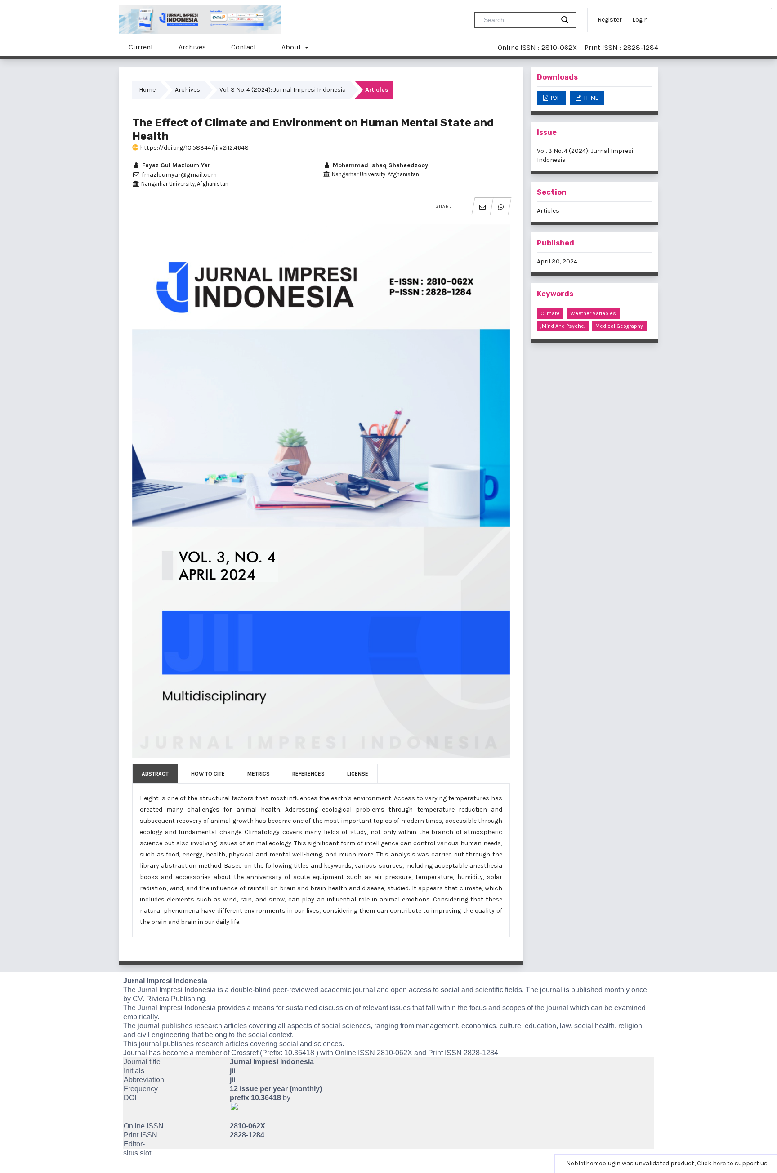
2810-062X (394, 1053)
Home (147, 90)
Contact (243, 47)
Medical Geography (619, 326)
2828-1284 (481, 1053)
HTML (590, 97)
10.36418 (299, 1053)
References (308, 774)
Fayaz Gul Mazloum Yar (175, 165)
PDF (554, 97)
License (357, 774)
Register (610, 19)
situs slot (137, 1153)
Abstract (155, 774)
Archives (192, 47)
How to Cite (208, 774)
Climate (550, 313)
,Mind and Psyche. (562, 326)
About (292, 47)
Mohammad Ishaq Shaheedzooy (379, 165)
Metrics (258, 774)
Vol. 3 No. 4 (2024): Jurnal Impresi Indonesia (282, 90)
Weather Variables (593, 313)
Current (141, 47)
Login (640, 19)
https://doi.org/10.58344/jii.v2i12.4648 (193, 148)
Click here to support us (732, 1163)
